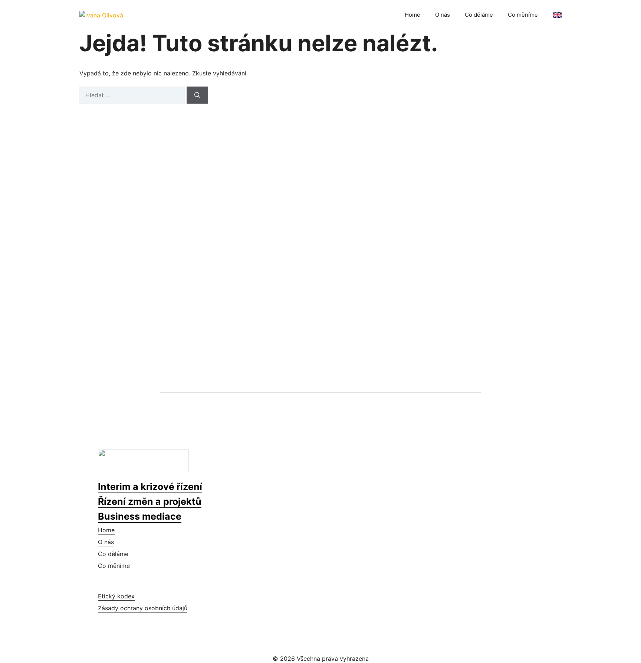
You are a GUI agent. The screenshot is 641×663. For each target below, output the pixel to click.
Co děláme (479, 14)
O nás (442, 14)
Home (412, 14)
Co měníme (523, 14)
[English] (557, 15)
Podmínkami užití (437, 278)
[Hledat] (197, 95)
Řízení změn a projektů (149, 501)
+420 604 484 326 (142, 286)
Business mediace (139, 516)
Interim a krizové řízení (150, 486)
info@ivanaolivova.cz (146, 305)
